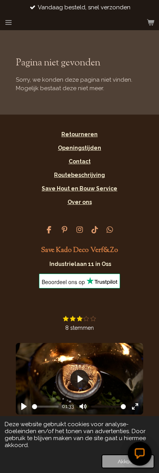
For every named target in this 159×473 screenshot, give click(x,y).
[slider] (45, 406)
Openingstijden (79, 148)
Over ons (80, 202)
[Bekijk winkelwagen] (150, 22)
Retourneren (79, 134)
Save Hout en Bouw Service (79, 188)
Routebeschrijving (79, 175)
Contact (80, 161)
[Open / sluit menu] (8, 22)
